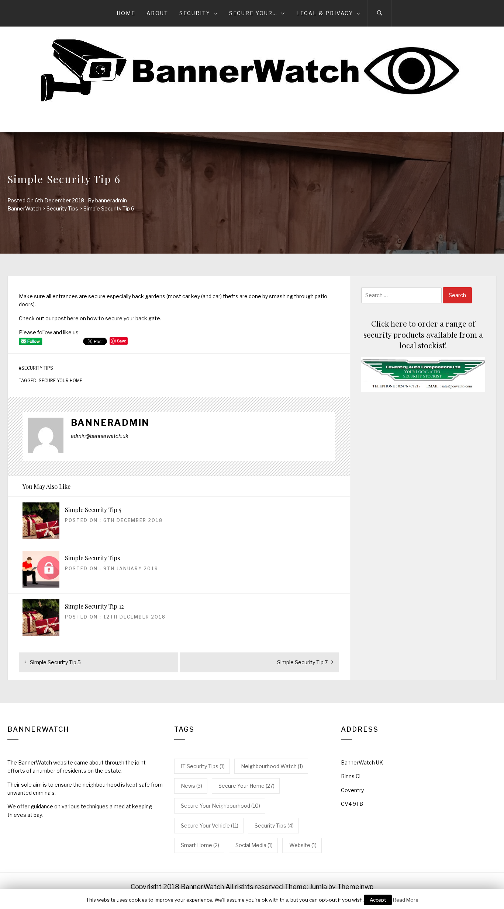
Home (126, 13)
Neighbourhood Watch (272, 766)
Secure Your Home (60, 380)
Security (194, 13)
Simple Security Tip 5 (93, 509)
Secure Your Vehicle (209, 825)
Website (303, 845)
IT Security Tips (203, 766)
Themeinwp (355, 887)
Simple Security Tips (92, 558)
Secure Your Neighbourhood (220, 805)
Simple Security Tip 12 (94, 606)
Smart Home (200, 845)
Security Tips (37, 368)
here (73, 318)
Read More (405, 900)
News (191, 786)
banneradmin (111, 200)
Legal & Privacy (324, 13)
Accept (378, 900)
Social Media (254, 845)
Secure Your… (253, 13)
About (157, 13)
